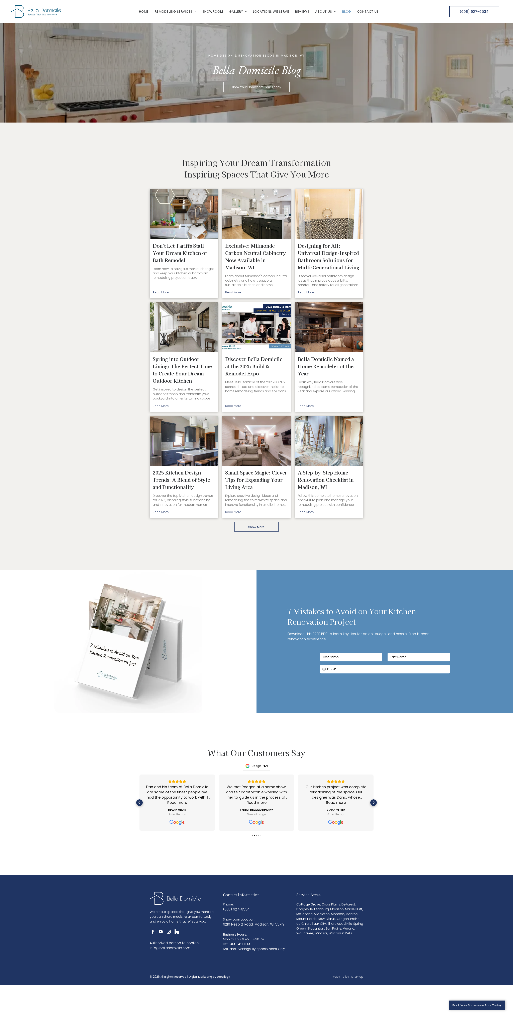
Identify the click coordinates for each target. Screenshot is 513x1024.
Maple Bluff (353, 909)
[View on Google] (177, 822)
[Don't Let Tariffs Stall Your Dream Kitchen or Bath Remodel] (184, 214)
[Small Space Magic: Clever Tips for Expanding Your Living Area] (256, 441)
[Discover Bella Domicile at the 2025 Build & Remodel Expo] (256, 327)
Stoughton (315, 928)
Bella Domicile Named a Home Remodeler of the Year (326, 366)
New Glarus (326, 919)
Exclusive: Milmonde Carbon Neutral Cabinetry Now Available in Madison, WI (255, 256)
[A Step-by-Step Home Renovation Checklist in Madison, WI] (329, 441)
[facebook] (153, 932)
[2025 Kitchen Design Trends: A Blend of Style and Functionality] (184, 441)
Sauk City (319, 923)
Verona (348, 928)
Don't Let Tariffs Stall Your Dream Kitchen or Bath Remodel (180, 253)
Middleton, (322, 914)
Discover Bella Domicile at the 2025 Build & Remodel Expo (253, 366)
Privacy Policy (339, 977)
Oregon (343, 919)
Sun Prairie (333, 928)
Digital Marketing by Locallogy (209, 977)
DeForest (348, 904)
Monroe (352, 914)
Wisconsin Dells (340, 933)
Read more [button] (177, 802)
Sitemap (357, 977)
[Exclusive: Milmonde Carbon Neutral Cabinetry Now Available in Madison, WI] (256, 214)
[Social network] (177, 932)
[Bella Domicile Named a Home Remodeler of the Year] (329, 327)
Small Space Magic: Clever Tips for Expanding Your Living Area (256, 479)
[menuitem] (144, 11)
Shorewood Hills (339, 923)
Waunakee (304, 933)
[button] (139, 802)
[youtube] (161, 932)
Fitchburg (321, 909)
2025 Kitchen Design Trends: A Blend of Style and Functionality (181, 479)
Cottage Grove (308, 904)
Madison (337, 909)
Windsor (321, 933)
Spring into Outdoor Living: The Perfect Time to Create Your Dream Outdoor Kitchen (182, 369)
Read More (161, 292)
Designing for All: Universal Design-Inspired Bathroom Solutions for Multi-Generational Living (328, 256)
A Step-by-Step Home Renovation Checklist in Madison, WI (326, 479)
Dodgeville (304, 909)
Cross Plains (331, 904)
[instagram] (169, 932)
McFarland (304, 914)
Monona (337, 914)
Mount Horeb (306, 919)
